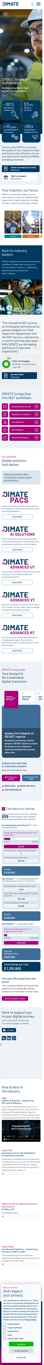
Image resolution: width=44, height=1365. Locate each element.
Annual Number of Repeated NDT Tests (19, 886)
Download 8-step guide (31, 778)
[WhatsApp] (14, 1038)
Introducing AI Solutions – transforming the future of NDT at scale (19, 1250)
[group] (11, 699)
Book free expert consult (15, 998)
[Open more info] (30, 825)
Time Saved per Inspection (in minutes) (19, 850)
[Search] (32, 4)
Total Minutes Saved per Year (15, 857)
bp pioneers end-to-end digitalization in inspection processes (18, 1154)
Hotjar (9, 1335)
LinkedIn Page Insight (15, 1338)
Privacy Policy (30, 1319)
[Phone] (4, 1038)
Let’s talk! (10, 1030)
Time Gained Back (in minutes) (16, 903)
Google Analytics (13, 1324)
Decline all (21, 1357)
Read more (17, 517)
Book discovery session (11, 778)
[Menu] (38, 4)
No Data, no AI (8, 1209)
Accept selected (21, 1351)
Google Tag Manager (14, 1328)
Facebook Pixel (13, 1331)
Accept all (21, 1344)
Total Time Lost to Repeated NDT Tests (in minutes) (21, 894)
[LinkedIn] (9, 1038)
